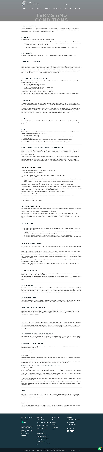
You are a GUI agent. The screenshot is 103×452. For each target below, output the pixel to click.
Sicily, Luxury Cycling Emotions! (42, 425)
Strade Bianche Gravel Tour (41, 436)
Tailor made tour (57, 8)
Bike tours (38, 8)
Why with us (47, 8)
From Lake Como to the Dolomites (43, 434)
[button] (99, 448)
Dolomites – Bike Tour (40, 441)
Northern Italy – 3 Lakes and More (43, 438)
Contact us (77, 8)
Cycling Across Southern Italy (42, 428)
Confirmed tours (67, 8)
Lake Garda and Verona (41, 431)
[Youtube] (73, 431)
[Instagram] (71, 431)
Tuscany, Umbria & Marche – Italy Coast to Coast (44, 423)
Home (24, 8)
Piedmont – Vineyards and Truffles (43, 430)
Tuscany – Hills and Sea (41, 426)
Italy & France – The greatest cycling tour (43, 444)
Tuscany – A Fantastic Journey (42, 439)
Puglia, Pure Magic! (40, 419)
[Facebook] (68, 431)
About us (31, 8)
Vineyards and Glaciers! (41, 433)
